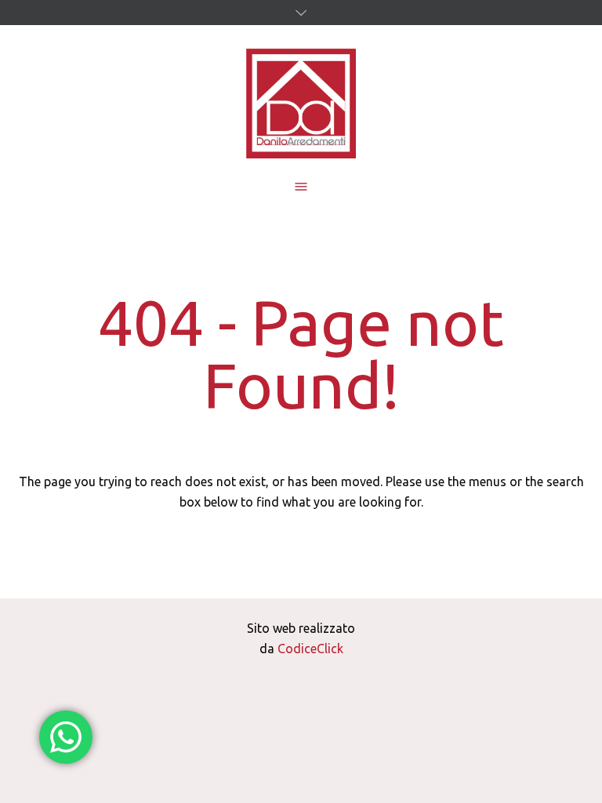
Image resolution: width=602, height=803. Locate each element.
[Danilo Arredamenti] (301, 103)
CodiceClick (310, 648)
